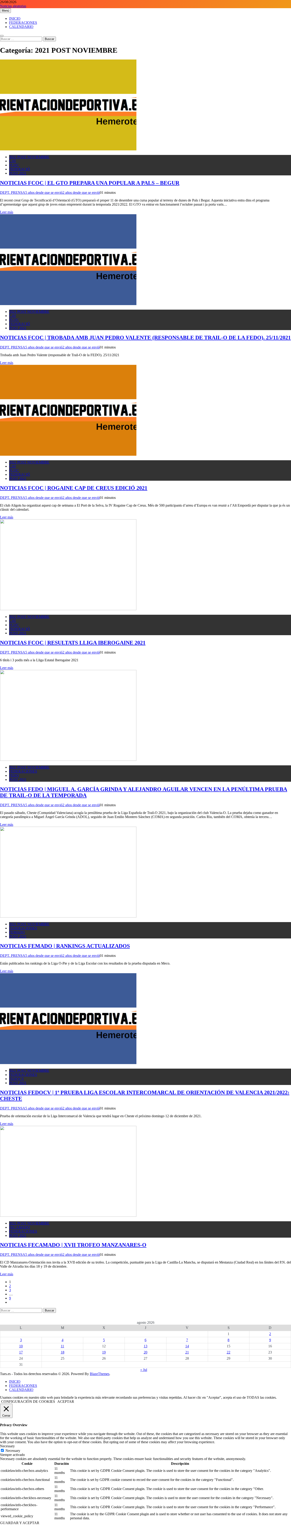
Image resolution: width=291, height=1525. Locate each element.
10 (21, 1346)
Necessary (12, 1451)
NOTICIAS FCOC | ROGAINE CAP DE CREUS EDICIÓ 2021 (73, 488)
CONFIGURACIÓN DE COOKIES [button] (28, 1401)
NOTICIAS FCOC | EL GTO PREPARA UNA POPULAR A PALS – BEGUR (89, 183)
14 (187, 1346)
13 (145, 1346)
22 (228, 1352)
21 (187, 1352)
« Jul (143, 1370)
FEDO (14, 775)
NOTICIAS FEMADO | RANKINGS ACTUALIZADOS (65, 946)
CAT (12, 161)
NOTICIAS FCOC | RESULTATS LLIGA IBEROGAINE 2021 (73, 643)
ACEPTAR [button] (65, 1401)
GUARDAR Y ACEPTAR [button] (19, 1523)
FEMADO (17, 932)
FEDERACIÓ (19, 169)
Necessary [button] (7, 1446)
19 (104, 1352)
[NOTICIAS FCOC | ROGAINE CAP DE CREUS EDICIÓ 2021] (68, 454)
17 (21, 1352)
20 (145, 1352)
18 (62, 1352)
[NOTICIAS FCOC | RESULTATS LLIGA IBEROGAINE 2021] (68, 609)
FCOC (14, 165)
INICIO (14, 18)
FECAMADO (19, 1227)
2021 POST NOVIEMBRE (29, 157)
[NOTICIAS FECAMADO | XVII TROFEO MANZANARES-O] (68, 1215)
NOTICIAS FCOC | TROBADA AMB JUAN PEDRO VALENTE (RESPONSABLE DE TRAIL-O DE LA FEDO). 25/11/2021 (145, 338)
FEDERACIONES (23, 23)
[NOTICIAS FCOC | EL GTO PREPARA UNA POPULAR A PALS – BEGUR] (68, 149)
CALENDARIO (21, 27)
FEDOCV (16, 1079)
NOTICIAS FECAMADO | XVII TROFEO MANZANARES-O (73, 1245)
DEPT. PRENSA (12, 192)
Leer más (6, 212)
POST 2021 (17, 173)
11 (62, 1346)
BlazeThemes (99, 1374)
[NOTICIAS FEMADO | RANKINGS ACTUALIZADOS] (68, 916)
